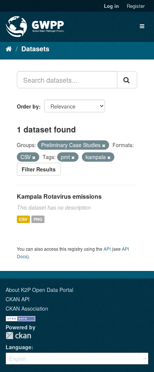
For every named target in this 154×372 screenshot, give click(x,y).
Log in (111, 5)
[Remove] (103, 145)
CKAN (18, 335)
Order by (28, 106)
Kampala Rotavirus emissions (59, 196)
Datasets (35, 49)
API (107, 249)
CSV (23, 219)
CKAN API (18, 299)
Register (136, 5)
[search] (127, 79)
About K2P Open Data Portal (39, 289)
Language (18, 347)
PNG (38, 219)
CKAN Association (27, 308)
